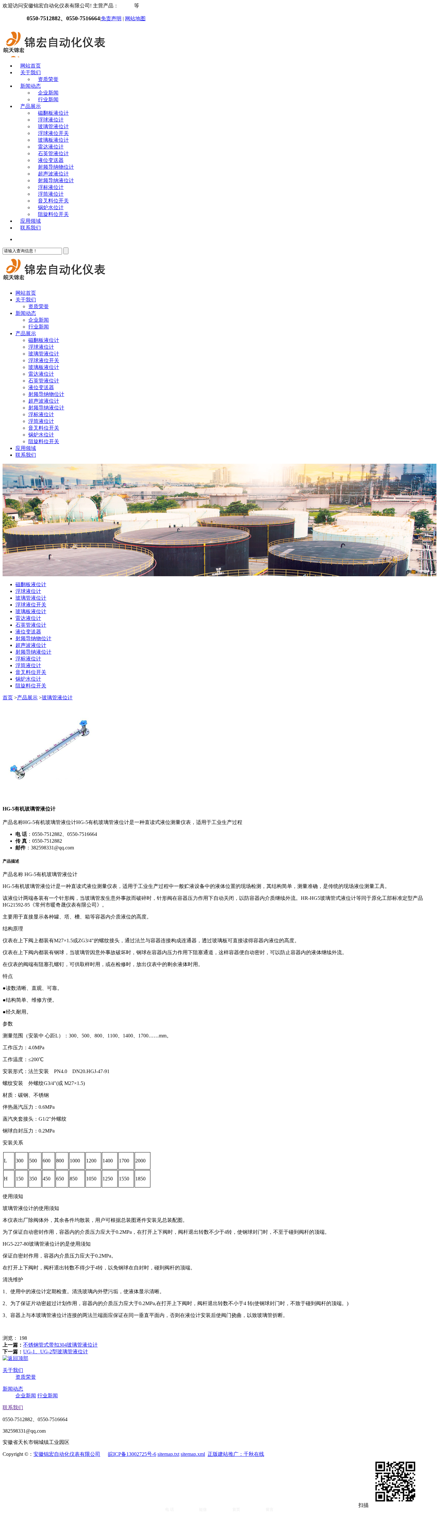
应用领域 (30, 221)
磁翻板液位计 (53, 113)
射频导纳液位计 (56, 180)
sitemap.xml (193, 1454)
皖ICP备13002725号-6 (132, 1454)
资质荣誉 (48, 79)
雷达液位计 (51, 146)
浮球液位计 (51, 119)
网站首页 (30, 65)
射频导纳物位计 (56, 167)
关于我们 (30, 72)
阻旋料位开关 (53, 214)
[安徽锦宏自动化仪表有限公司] (54, 54)
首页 (8, 697)
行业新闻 (48, 99)
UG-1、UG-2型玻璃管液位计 (55, 1351)
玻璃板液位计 (53, 140)
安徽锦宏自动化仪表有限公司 (66, 1454)
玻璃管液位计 (53, 126)
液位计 (126, 5)
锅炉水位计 (51, 207)
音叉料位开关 (53, 200)
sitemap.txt (168, 1454)
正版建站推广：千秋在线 (236, 1454)
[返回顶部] (15, 1358)
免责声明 (111, 18)
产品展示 (30, 106)
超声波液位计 (53, 173)
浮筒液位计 (51, 194)
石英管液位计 (53, 153)
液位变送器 (51, 160)
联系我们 (30, 227)
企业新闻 (48, 92)
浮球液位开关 (53, 133)
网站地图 (135, 18)
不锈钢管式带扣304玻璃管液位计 (60, 1345)
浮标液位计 (51, 187)
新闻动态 (30, 86)
